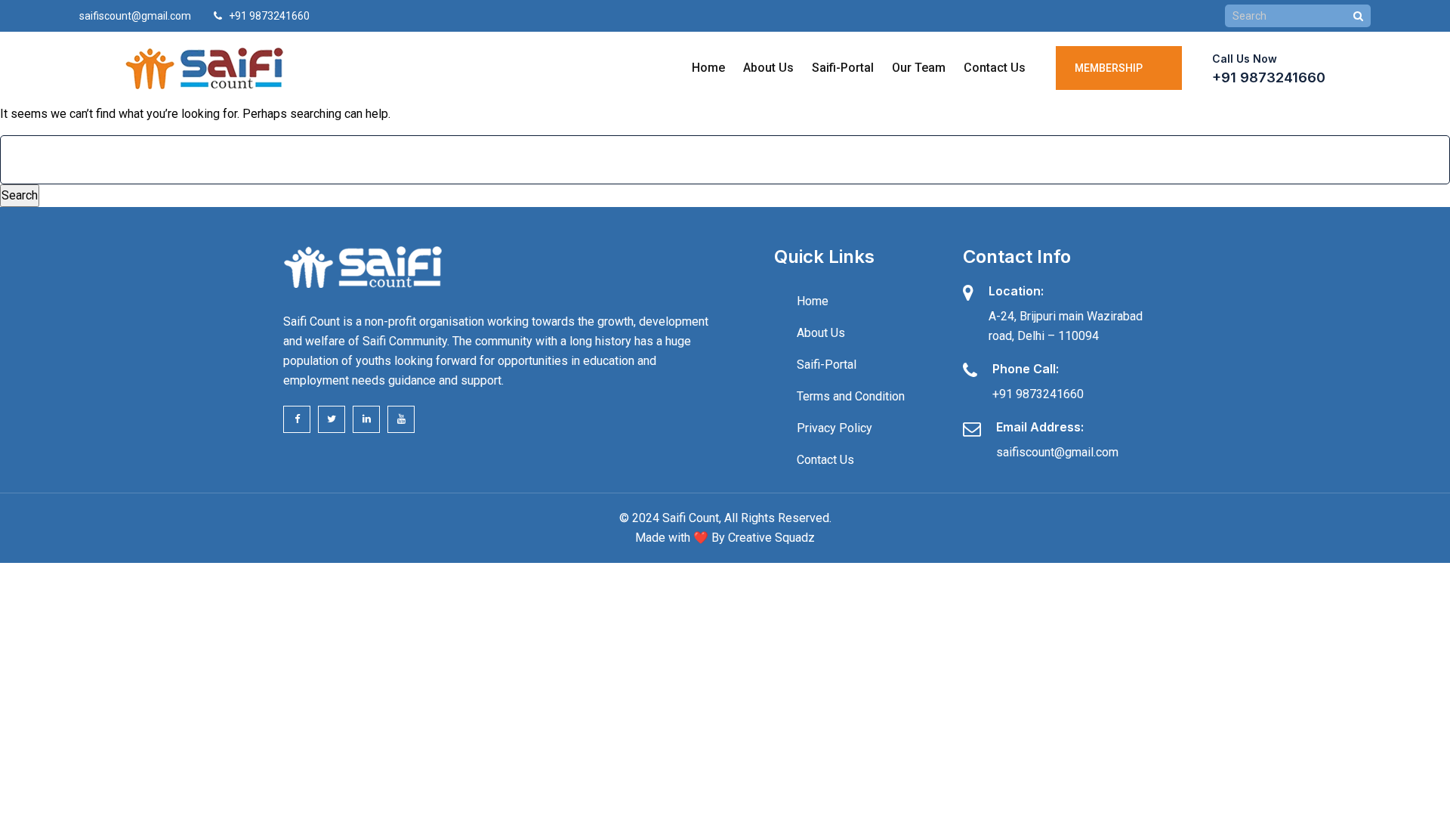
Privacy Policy (834, 428)
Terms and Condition (851, 396)
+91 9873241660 (1268, 77)
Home (708, 67)
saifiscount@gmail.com (135, 16)
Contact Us (995, 67)
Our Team (919, 67)
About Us (768, 67)
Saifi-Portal (843, 67)
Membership (1111, 68)
